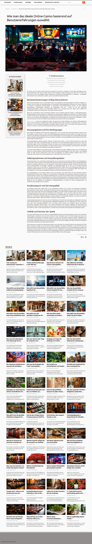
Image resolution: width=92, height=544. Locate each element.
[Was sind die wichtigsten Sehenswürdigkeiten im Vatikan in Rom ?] (76, 433)
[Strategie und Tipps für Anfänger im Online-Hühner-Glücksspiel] (56, 331)
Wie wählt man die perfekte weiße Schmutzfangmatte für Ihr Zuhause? (15, 290)
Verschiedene (38, 2)
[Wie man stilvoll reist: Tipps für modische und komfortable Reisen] (36, 331)
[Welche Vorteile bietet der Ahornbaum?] (36, 458)
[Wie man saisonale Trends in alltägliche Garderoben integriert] (76, 382)
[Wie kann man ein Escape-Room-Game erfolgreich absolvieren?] (15, 509)
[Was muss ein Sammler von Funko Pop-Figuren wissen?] (15, 458)
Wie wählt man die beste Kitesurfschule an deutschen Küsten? (76, 264)
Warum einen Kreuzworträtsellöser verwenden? (54, 518)
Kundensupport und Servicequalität (56, 84)
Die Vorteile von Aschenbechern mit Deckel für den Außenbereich (55, 366)
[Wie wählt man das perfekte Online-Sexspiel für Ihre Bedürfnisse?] (56, 280)
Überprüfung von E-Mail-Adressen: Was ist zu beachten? (35, 518)
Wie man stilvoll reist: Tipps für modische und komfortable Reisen (35, 340)
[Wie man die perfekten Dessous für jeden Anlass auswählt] (56, 382)
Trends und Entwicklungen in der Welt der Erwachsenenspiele (15, 114)
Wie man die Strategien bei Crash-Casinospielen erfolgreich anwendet (35, 366)
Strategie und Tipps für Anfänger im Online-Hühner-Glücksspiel (54, 340)
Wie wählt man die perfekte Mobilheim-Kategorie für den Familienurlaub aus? (15, 417)
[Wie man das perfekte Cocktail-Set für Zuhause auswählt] (76, 280)
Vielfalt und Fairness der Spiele (56, 86)
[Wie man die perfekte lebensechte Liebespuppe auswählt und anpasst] (76, 331)
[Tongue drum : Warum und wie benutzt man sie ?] (15, 484)
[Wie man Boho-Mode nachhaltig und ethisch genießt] (56, 306)
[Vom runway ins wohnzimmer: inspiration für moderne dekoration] (15, 85)
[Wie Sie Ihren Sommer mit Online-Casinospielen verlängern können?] (15, 124)
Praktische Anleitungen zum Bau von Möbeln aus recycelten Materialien (36, 391)
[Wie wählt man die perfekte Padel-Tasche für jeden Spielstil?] (76, 306)
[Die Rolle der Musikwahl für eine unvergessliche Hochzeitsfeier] (76, 356)
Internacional (18, 2)
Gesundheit (7, 2)
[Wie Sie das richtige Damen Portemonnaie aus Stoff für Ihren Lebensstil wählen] (36, 407)
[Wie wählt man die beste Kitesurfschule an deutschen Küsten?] (76, 255)
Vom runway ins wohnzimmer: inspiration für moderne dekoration (15, 94)
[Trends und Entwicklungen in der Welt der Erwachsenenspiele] (15, 104)
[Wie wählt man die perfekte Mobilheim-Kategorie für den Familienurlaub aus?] (15, 407)
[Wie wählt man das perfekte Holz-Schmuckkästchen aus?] (15, 306)
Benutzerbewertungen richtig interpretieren (56, 78)
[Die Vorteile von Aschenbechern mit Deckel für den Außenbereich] (56, 356)
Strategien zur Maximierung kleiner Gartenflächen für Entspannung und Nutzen (15, 391)
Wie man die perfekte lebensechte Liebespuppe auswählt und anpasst (75, 340)
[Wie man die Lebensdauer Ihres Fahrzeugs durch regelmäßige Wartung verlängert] (15, 331)
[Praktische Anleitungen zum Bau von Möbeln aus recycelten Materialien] (36, 382)
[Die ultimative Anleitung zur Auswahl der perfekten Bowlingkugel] (15, 356)
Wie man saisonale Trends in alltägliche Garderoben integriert (76, 391)
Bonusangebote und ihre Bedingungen (56, 80)
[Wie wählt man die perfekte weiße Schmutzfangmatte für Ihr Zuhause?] (15, 280)
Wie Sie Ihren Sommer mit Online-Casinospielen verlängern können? (15, 133)
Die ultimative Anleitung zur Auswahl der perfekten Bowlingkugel (15, 366)
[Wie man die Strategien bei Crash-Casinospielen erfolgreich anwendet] (36, 356)
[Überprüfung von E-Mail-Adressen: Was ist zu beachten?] (36, 509)
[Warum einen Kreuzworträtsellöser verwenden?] (56, 509)
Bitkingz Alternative (31, 121)
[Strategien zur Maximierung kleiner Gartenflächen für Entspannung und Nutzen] (15, 382)
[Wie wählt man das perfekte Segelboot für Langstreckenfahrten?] (36, 280)
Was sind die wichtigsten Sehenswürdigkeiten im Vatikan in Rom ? (75, 442)
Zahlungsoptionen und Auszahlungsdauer (56, 82)
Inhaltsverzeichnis (57, 76)
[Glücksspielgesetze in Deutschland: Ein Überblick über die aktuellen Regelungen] (76, 407)
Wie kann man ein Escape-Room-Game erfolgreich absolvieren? (14, 518)
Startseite (7, 8)
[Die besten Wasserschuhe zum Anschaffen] (56, 433)
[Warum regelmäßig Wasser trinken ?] (76, 509)
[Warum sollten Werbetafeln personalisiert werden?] (56, 458)
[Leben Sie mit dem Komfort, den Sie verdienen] (56, 484)
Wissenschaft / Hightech (52, 2)
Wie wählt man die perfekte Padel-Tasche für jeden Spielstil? (76, 315)
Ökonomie (28, 2)
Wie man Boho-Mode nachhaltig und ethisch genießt (54, 315)
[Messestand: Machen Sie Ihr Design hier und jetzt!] (76, 458)
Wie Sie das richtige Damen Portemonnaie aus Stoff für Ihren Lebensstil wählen (35, 417)
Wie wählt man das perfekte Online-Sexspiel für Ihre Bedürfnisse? (56, 290)
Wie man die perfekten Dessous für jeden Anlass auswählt (55, 391)
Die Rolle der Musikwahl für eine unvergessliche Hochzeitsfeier (76, 366)
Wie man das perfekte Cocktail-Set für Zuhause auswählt (75, 290)
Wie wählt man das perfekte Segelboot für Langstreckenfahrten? (36, 290)
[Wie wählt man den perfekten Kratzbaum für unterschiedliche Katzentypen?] (36, 306)
